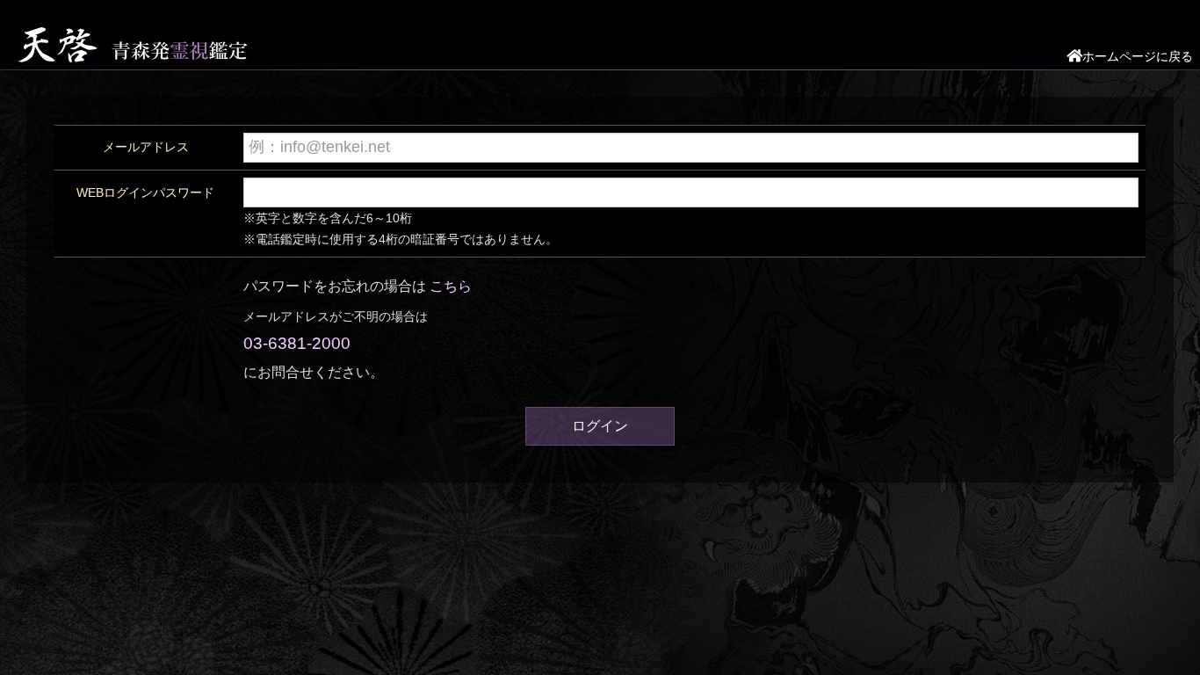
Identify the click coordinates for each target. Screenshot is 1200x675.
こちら (451, 286)
